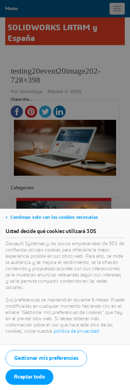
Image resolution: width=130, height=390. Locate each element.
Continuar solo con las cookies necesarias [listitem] (54, 217)
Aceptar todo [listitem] (29, 377)
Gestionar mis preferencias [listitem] (46, 358)
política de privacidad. (76, 331)
